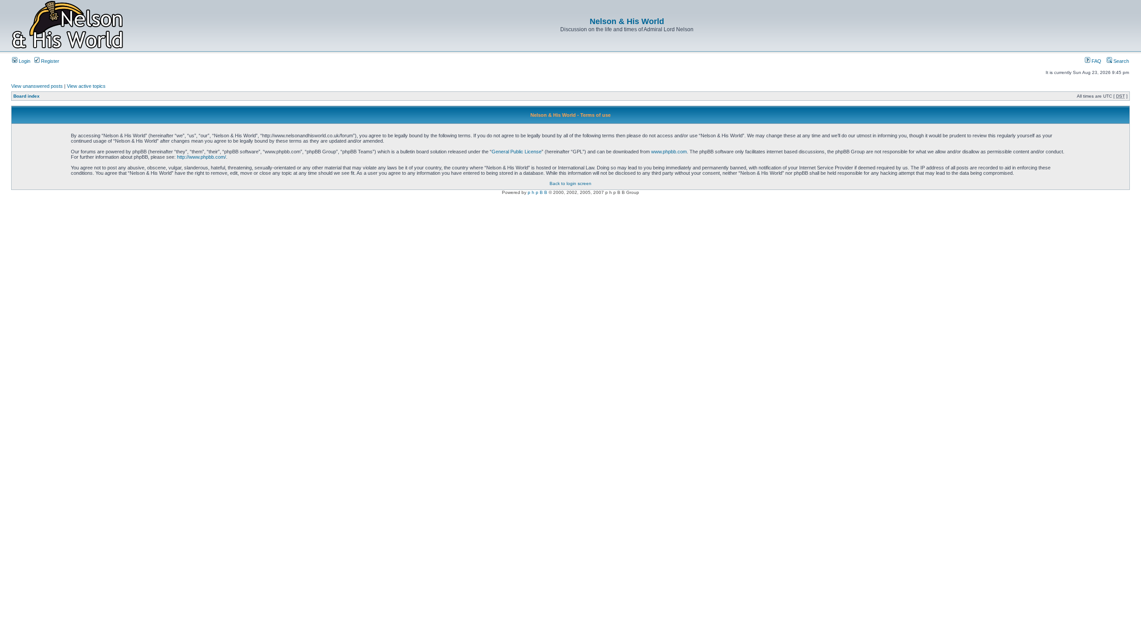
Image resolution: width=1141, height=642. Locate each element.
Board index (26, 96)
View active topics (86, 86)
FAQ (1095, 61)
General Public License (517, 151)
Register (49, 61)
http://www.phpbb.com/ (201, 157)
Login (23, 61)
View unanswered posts (37, 86)
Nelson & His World (627, 21)
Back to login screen (570, 183)
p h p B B (537, 192)
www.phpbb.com (669, 151)
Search (1120, 61)
